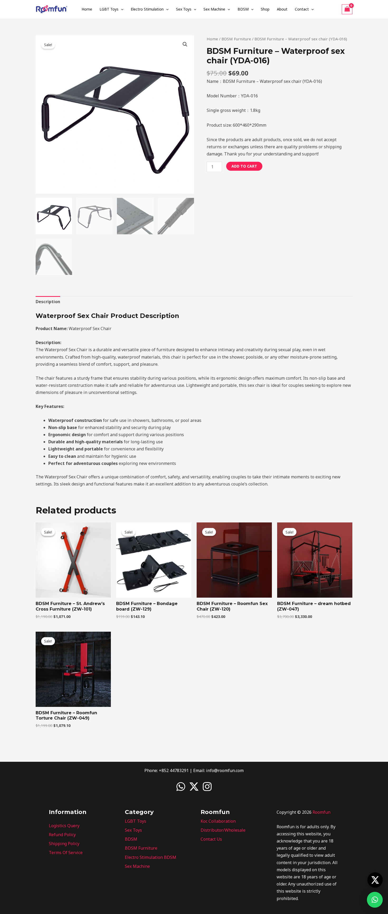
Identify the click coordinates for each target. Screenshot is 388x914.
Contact (302, 9)
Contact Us (211, 839)
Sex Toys (183, 9)
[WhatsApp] (181, 787)
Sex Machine (214, 9)
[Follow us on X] (375, 880)
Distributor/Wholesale (223, 830)
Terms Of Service (66, 852)
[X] (194, 787)
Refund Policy (62, 834)
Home (87, 9)
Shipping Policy (64, 843)
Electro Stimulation (147, 9)
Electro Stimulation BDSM (150, 857)
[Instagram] (207, 787)
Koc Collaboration (218, 821)
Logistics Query (64, 826)
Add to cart (244, 166)
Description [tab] (48, 301)
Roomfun (321, 812)
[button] (121, 9)
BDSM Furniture (236, 38)
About (282, 9)
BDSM (243, 9)
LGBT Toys (109, 9)
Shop (265, 9)
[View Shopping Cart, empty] (347, 9)
